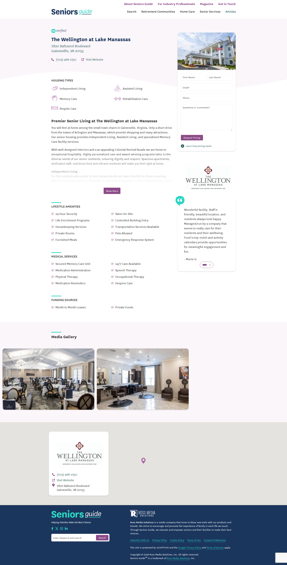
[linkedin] (66, 529)
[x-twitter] (56, 529)
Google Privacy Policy (189, 547)
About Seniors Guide (138, 3)
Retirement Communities (158, 11)
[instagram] (61, 529)
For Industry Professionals (176, 3)
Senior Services (210, 11)
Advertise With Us (139, 540)
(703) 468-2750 (66, 59)
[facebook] (52, 529)
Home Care (187, 11)
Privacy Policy (159, 540)
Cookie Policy (177, 540)
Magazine (206, 3)
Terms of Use (194, 540)
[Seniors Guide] (72, 11)
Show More (112, 190)
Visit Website (94, 59)
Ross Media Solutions (178, 558)
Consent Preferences (215, 540)
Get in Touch (227, 3)
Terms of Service (215, 547)
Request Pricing (192, 137)
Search (131, 11)
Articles (230, 11)
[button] (204, 264)
